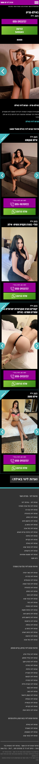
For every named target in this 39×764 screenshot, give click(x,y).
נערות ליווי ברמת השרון (30, 632)
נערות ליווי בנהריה (32, 680)
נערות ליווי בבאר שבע (30, 547)
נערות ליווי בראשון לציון (30, 521)
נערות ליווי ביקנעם (32, 677)
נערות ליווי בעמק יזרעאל (30, 695)
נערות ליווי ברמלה (32, 625)
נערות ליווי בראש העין (30, 614)
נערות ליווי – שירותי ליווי (30, 502)
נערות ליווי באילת (32, 121)
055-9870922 (22, 204)
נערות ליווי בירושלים (31, 551)
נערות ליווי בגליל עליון (30, 654)
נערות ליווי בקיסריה (31, 703)
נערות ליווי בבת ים (32, 510)
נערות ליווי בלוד (32, 602)
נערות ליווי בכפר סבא (30, 599)
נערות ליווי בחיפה (32, 536)
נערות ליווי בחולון (32, 517)
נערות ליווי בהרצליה (31, 513)
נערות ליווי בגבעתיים (31, 580)
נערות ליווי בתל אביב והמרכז (28, 506)
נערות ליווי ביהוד (32, 595)
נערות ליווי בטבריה (31, 673)
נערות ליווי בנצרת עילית (30, 684)
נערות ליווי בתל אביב (31, 528)
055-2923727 (19, 21)
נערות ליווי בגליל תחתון (30, 658)
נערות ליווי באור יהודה (30, 573)
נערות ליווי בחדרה (32, 665)
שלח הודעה (21, 211)
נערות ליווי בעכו (32, 691)
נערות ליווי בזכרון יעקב (30, 662)
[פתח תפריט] (36, 2)
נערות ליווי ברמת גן (31, 525)
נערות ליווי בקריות (32, 540)
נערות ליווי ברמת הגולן (30, 710)
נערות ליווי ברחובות (31, 621)
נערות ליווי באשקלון (31, 732)
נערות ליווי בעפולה (31, 699)
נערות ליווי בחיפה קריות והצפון (27, 532)
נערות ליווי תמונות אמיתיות (29, 554)
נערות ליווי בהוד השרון (30, 584)
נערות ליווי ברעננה (32, 636)
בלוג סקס (34, 558)
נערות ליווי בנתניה (32, 606)
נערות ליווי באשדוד (31, 728)
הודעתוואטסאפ (19, 30)
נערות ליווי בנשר (32, 688)
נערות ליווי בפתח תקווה (30, 610)
